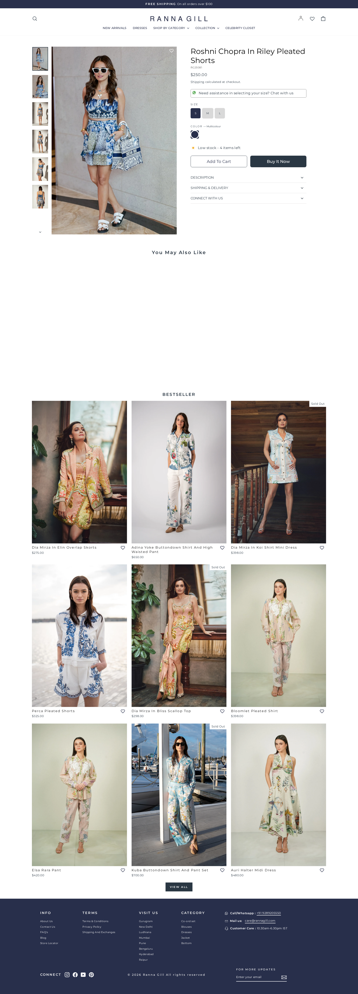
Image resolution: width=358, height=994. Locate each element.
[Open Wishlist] (312, 18)
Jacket (185, 937)
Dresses (140, 28)
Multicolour (195, 134)
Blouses (186, 926)
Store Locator (49, 943)
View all (179, 887)
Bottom (186, 943)
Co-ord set (188, 921)
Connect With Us (207, 198)
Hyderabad (146, 954)
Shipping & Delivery (209, 188)
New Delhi (146, 926)
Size (194, 104)
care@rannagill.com (260, 920)
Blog (43, 937)
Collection (205, 28)
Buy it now (278, 161)
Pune (142, 943)
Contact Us (47, 926)
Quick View (67, 362)
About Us (46, 921)
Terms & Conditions (95, 921)
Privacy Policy (91, 926)
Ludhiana (145, 932)
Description (202, 177)
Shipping (197, 82)
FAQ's (44, 932)
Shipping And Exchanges (98, 932)
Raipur (143, 959)
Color (206, 126)
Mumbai (144, 937)
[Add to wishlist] (171, 51)
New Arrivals (114, 28)
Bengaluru (146, 948)
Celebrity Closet (240, 28)
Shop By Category (169, 28)
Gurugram (146, 921)
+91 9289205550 (269, 913)
